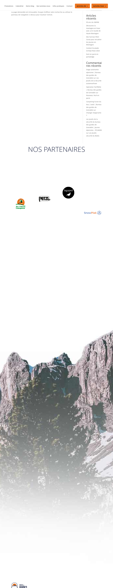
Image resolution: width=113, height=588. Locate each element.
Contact (70, 6)
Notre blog (30, 6)
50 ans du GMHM (92, 22)
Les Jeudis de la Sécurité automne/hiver (93, 80)
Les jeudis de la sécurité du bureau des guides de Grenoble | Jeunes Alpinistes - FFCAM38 (94, 124)
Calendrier (20, 6)
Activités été (81, 6)
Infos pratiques (58, 6)
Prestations (9, 6)
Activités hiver (98, 6)
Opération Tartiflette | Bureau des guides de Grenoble (93, 90)
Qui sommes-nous (43, 6)
